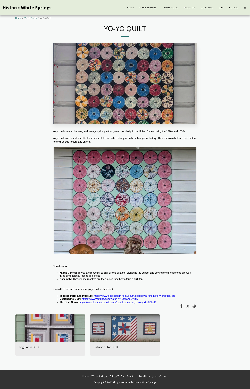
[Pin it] (194, 306)
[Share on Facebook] (181, 306)
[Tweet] (188, 306)
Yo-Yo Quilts (30, 18)
